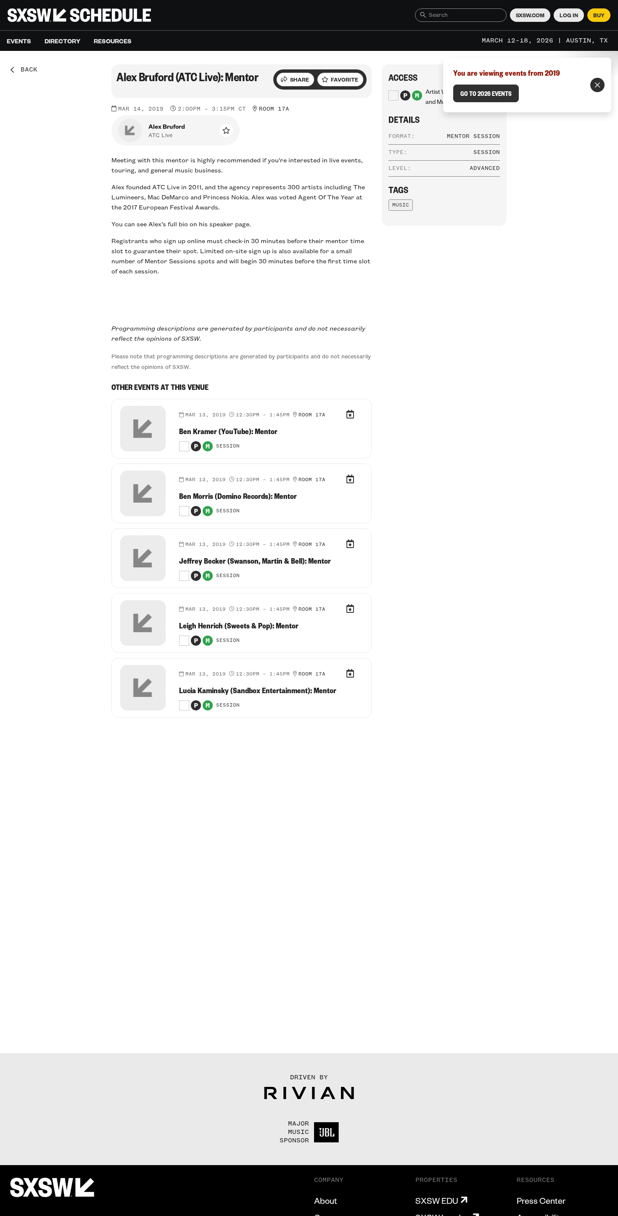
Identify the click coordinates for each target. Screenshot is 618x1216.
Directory (62, 41)
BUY (599, 15)
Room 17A (274, 109)
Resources (113, 41)
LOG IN (569, 15)
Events (19, 41)
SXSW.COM (530, 15)
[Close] (597, 85)
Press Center (541, 1200)
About (325, 1200)
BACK (26, 69)
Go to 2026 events (486, 93)
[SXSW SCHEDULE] (79, 15)
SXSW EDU (436, 1200)
